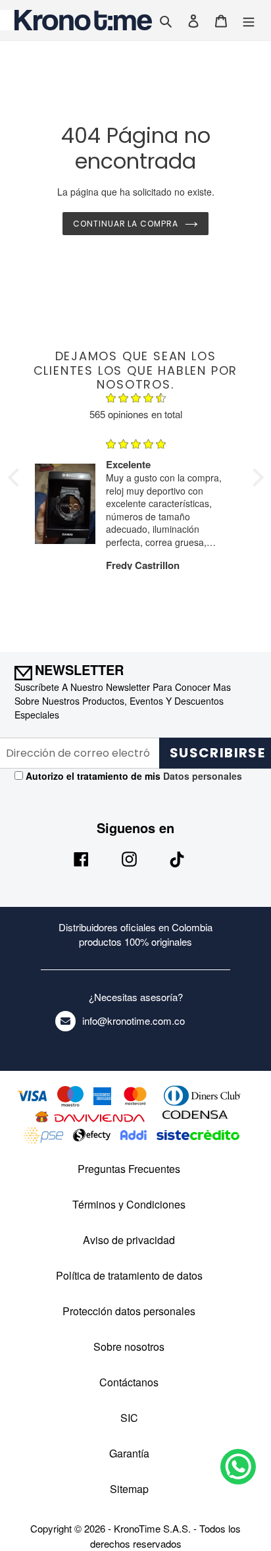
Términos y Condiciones (128, 1204)
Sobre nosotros (128, 1346)
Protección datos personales (128, 1311)
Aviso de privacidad (129, 1239)
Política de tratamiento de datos (129, 1275)
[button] (16, 477)
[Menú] (248, 20)
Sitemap (129, 1488)
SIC (129, 1417)
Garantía (129, 1453)
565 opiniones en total (135, 414)
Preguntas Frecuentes (129, 1168)
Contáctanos (129, 1382)
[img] (136, 400)
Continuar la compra (125, 223)
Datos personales (201, 775)
